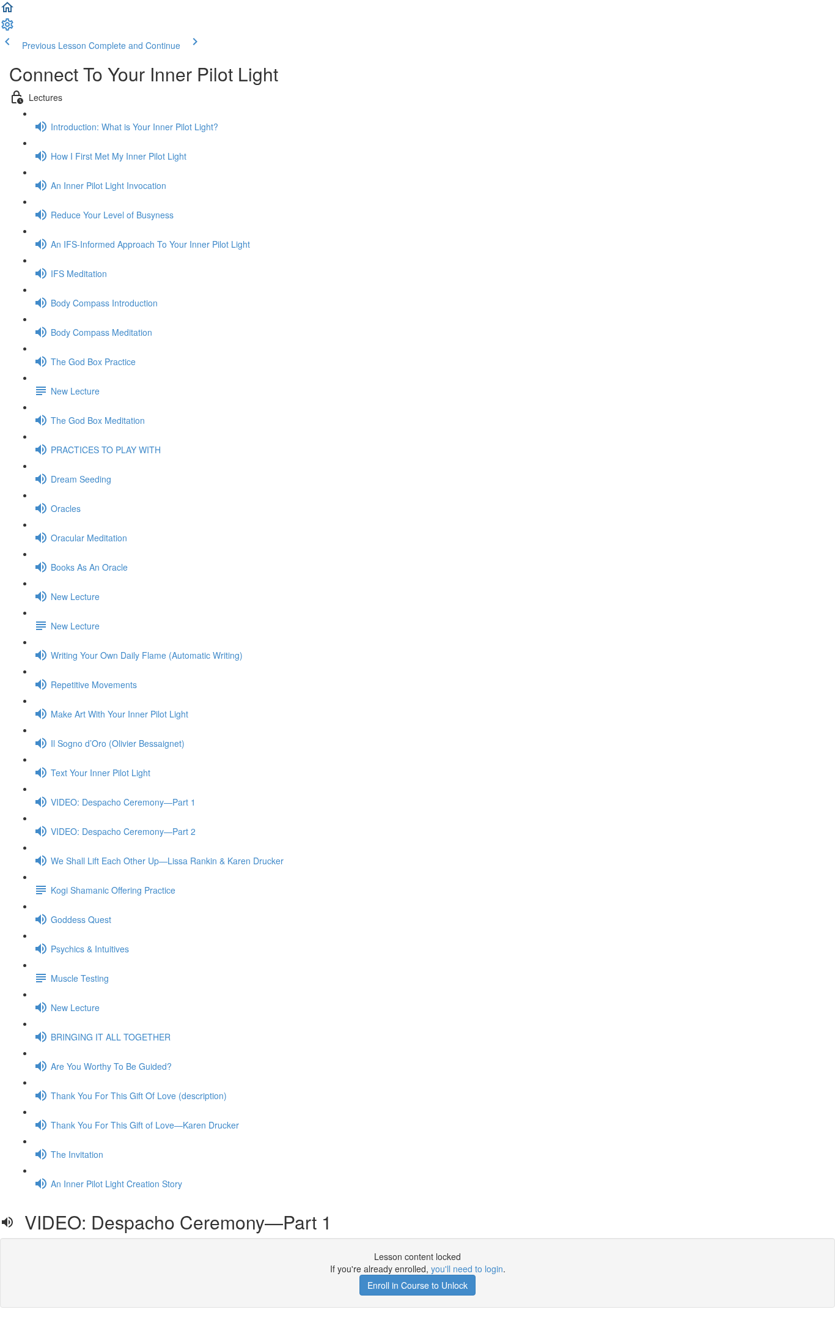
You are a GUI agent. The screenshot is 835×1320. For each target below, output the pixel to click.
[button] (7, 11)
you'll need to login (467, 1269)
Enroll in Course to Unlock (417, 1285)
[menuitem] (7, 28)
